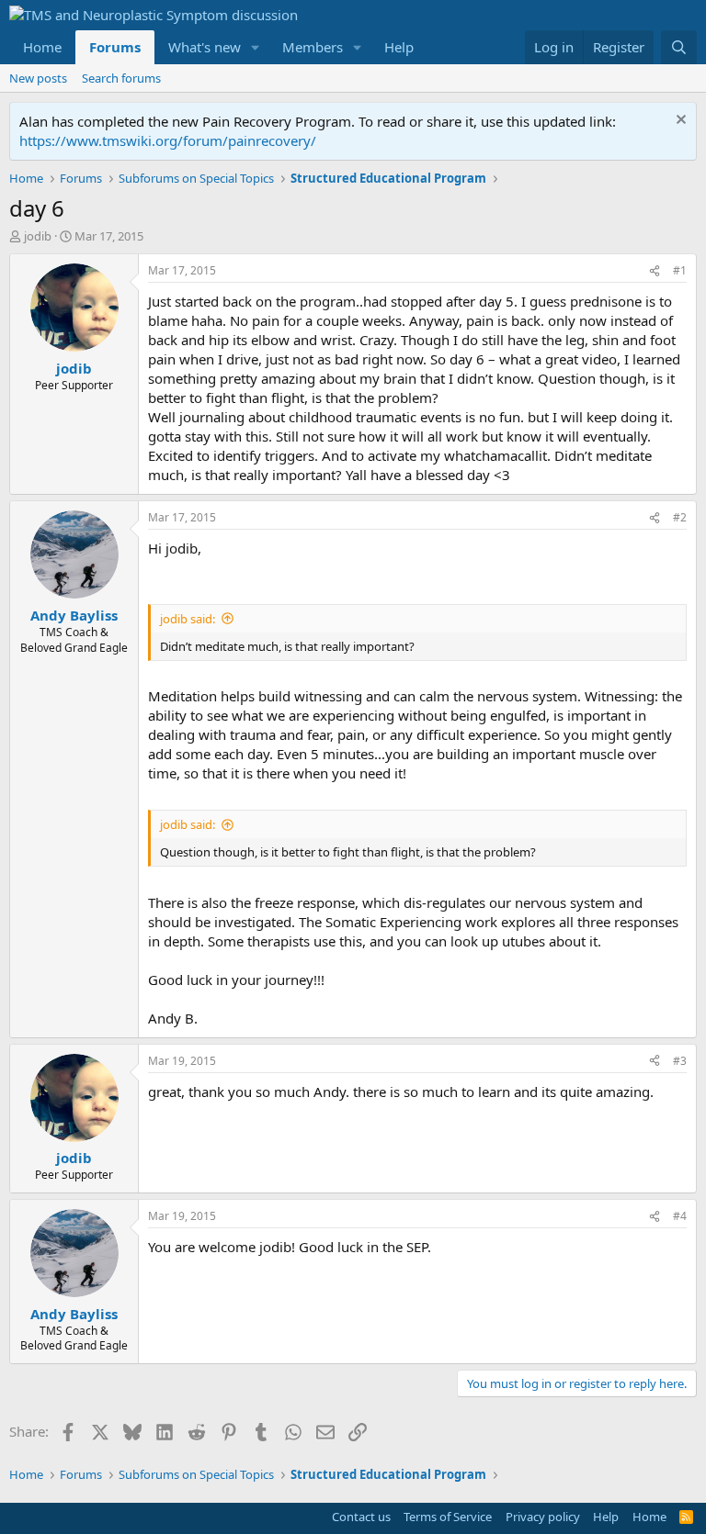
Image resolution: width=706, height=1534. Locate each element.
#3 (680, 1061)
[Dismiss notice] (679, 121)
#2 (680, 517)
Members (312, 47)
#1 (680, 270)
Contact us (361, 1516)
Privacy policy (543, 1516)
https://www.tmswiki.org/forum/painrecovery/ (167, 140)
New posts (38, 78)
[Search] (679, 47)
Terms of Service (448, 1516)
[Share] (654, 271)
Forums (115, 47)
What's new (204, 47)
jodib (37, 236)
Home (42, 47)
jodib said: (187, 618)
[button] (255, 47)
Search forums (121, 78)
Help (399, 47)
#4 (680, 1216)
